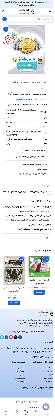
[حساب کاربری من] (3, 11)
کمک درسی (36, 82)
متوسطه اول (49, 381)
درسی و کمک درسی (47, 371)
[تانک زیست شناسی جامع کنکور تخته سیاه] (14, 270)
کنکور (14, 82)
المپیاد (51, 375)
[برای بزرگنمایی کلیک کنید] (46, 69)
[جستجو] (4, 19)
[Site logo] (26, 12)
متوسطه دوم (24, 82)
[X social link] (30, 174)
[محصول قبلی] (45, 88)
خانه (45, 82)
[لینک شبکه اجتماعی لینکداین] (23, 174)
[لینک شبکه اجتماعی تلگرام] (20, 174)
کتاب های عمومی (48, 378)
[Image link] (45, 314)
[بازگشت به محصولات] (42, 88)
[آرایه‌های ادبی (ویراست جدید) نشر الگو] (39, 267)
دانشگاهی (50, 368)
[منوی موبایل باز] (49, 11)
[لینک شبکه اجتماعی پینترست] (26, 174)
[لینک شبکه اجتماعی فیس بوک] (33, 174)
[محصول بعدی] (39, 88)
